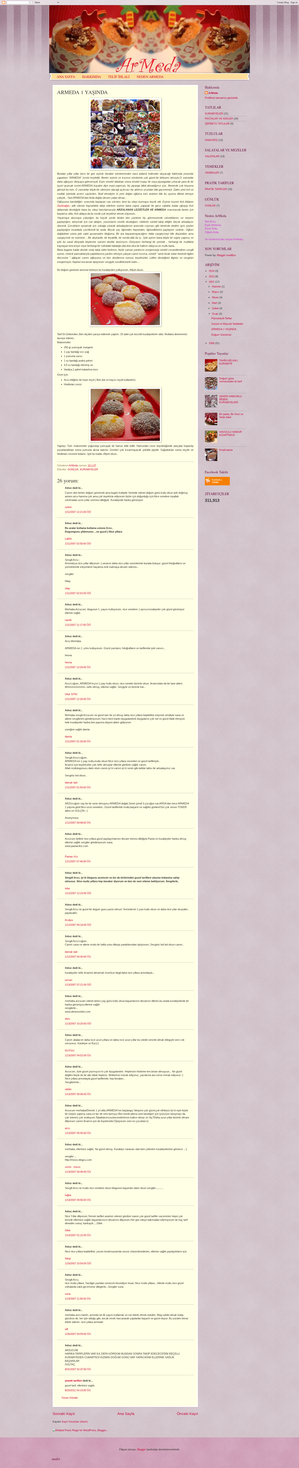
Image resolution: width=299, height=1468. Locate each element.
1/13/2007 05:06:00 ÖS (78, 1094)
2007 (212, 281)
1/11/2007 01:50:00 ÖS (78, 787)
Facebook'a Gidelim (217, 481)
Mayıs (216, 291)
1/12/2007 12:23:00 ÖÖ (78, 893)
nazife (68, 620)
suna (67, 1293)
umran (68, 980)
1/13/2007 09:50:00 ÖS (78, 1200)
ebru (67, 1018)
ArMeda (213, 93)
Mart (215, 303)
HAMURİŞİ (211, 140)
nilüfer (68, 1089)
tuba (67, 888)
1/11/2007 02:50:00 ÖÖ (78, 543)
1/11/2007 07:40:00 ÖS (78, 861)
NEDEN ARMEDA (150, 76)
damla (68, 736)
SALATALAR (212, 156)
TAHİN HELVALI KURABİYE (228, 362)
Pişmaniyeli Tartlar (221, 318)
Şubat (215, 308)
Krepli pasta (226, 450)
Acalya (69, 920)
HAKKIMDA (91, 76)
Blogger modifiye (226, 255)
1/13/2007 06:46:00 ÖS (78, 1171)
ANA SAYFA (66, 76)
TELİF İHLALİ (119, 76)
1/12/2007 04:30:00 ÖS (78, 956)
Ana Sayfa (125, 1414)
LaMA (68, 538)
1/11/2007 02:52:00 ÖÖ (78, 593)
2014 (212, 271)
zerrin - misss (72, 1167)
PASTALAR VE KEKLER (219, 118)
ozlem (68, 507)
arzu (67, 1128)
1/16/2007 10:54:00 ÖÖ (78, 1263)
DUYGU (69, 1050)
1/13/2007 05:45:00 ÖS (78, 1133)
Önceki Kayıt (187, 1414)
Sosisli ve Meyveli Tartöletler (227, 323)
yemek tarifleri (73, 1380)
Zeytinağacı (63, 205)
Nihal (68, 1258)
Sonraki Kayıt (64, 1414)
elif (66, 1329)
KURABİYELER (89, 469)
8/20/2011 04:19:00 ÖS (78, 1390)
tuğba (68, 1195)
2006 (212, 343)
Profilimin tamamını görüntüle (221, 97)
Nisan (215, 297)
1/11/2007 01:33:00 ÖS (78, 741)
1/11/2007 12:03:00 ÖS (78, 667)
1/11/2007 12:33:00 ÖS (78, 699)
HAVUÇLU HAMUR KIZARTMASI (230, 433)
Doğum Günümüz (221, 334)
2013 (212, 276)
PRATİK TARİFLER (216, 189)
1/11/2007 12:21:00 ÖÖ (78, 512)
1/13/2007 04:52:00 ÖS (78, 1055)
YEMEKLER (212, 172)
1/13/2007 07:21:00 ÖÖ (78, 984)
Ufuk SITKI (71, 694)
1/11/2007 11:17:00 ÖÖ (78, 625)
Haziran (216, 286)
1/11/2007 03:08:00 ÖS (78, 822)
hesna (68, 662)
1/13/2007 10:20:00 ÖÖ (78, 1023)
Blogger (141, 1449)
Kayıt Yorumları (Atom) (75, 1421)
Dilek (68, 1230)
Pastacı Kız (71, 856)
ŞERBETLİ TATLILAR (217, 123)
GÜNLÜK (73, 469)
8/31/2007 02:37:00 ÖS (78, 1369)
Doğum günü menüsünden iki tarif (230, 380)
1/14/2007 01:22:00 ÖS (78, 1235)
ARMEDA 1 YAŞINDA (223, 329)
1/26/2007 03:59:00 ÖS (78, 1334)
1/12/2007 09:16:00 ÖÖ (78, 925)
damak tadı (71, 782)
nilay (67, 588)
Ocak (215, 313)
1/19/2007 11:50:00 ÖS (78, 1298)
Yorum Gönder (69, 1397)
